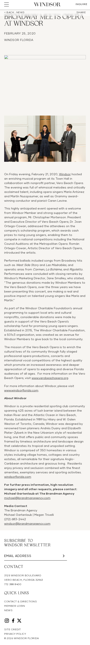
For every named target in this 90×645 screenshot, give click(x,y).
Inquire (81, 4)
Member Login (14, 606)
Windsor (65, 174)
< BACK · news (14, 12)
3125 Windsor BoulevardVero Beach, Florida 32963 (23, 577)
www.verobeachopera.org (50, 378)
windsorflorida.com (17, 476)
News (8, 610)
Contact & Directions (20, 601)
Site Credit (12, 629)
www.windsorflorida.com (21, 390)
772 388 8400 (12, 584)
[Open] (6, 4)
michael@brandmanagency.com (27, 498)
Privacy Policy (15, 634)
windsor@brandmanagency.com (27, 523)
